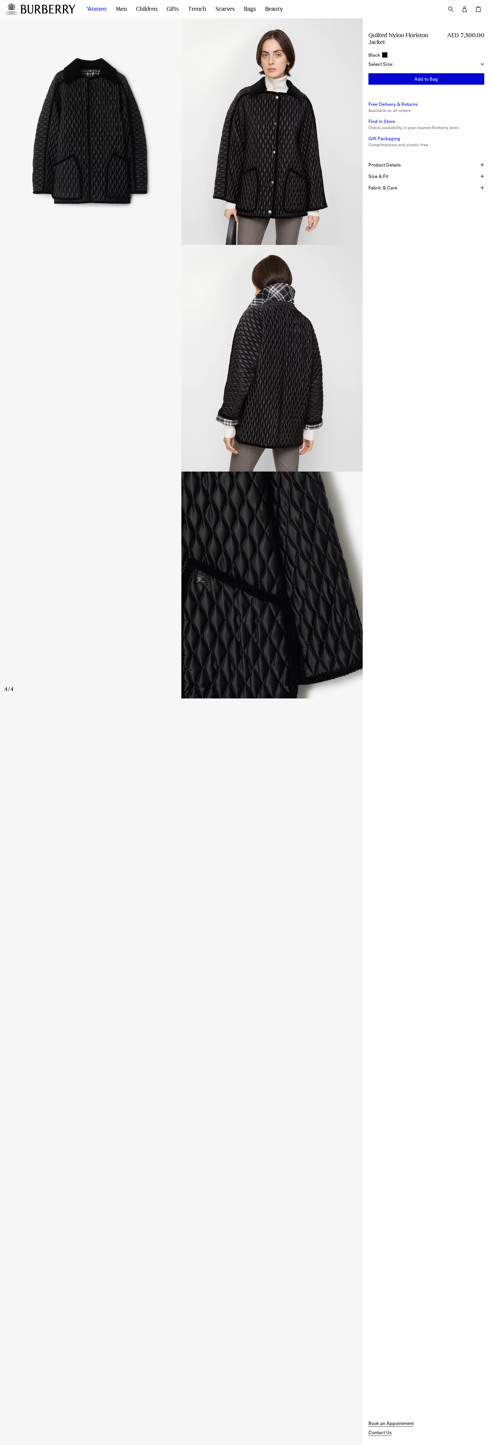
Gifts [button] (172, 9)
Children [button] (146, 9)
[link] (391, 1423)
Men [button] (121, 9)
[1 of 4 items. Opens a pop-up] (90, 131)
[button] (426, 79)
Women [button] (96, 9)
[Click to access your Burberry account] (464, 9)
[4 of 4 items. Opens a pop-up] (181, 585)
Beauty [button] (274, 9)
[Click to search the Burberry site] (450, 9)
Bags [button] (250, 9)
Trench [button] (197, 9)
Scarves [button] (225, 9)
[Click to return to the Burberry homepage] (48, 9)
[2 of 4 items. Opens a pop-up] (272, 131)
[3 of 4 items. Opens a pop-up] (181, 358)
